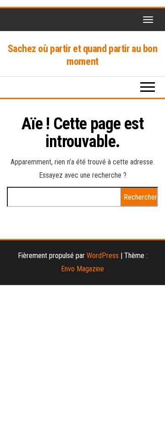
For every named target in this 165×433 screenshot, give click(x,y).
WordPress (103, 255)
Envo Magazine (82, 268)
